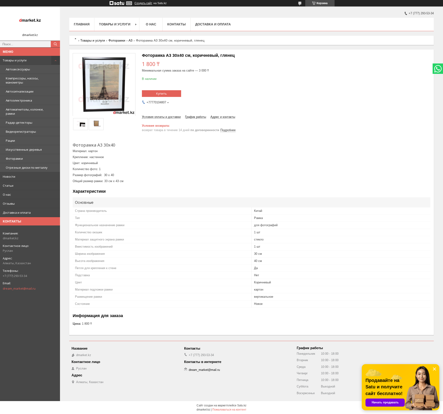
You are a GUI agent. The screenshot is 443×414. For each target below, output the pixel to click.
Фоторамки (14, 158)
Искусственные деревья (24, 149)
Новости (9, 176)
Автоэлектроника (19, 100)
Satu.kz (241, 405)
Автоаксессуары (18, 69)
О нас (7, 194)
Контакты (176, 24)
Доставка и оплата (17, 212)
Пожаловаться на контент (229, 409)
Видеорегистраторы (21, 131)
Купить (161, 93)
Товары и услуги (15, 60)
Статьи (8, 185)
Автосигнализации (19, 91)
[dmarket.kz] (30, 21)
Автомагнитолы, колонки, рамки (24, 111)
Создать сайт (143, 3)
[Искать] (55, 44)
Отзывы (9, 203)
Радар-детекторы (19, 122)
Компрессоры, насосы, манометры (22, 80)
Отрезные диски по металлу (27, 167)
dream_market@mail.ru (19, 288)
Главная (82, 24)
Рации (10, 140)
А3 (130, 40)
